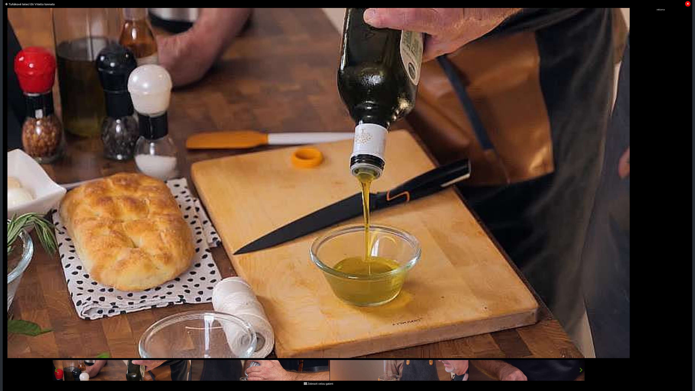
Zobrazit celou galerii (320, 384)
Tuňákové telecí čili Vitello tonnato (32, 4)
